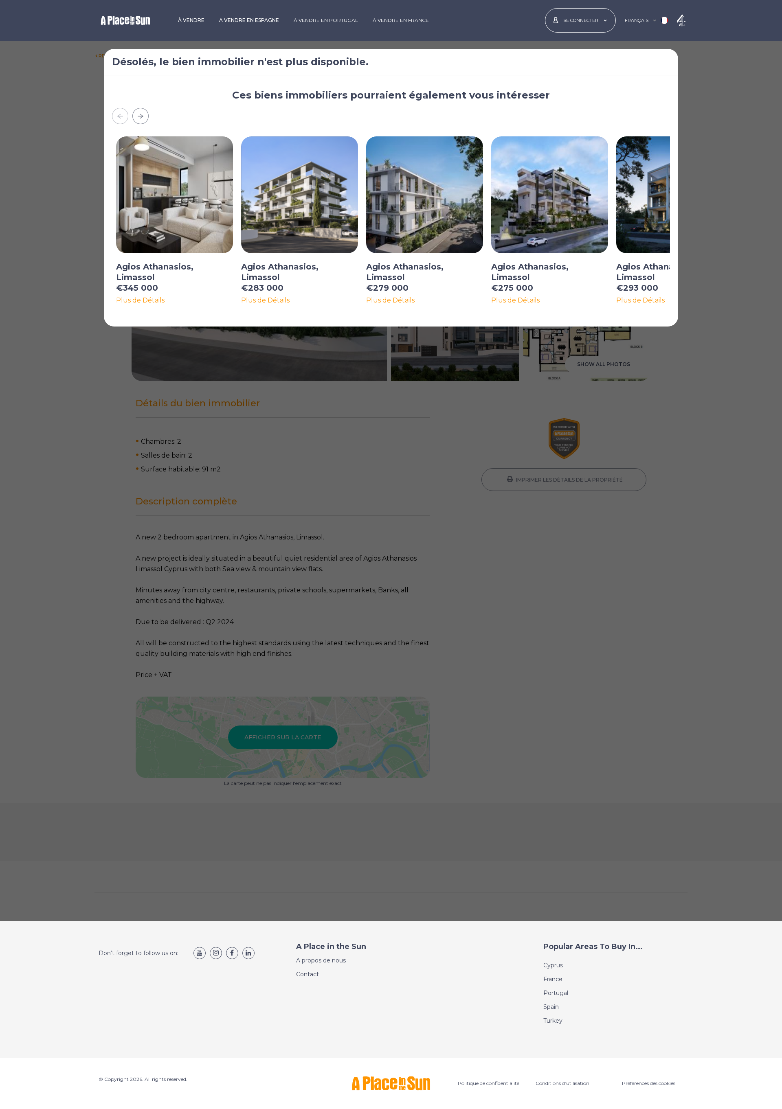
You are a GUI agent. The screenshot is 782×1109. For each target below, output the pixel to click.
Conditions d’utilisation (562, 1083)
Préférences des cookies (648, 1083)
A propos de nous (321, 960)
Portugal (555, 993)
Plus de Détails (140, 300)
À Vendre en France (401, 20)
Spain (551, 1006)
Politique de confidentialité (488, 1083)
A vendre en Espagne (249, 20)
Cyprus (553, 965)
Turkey (552, 1020)
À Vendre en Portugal (326, 20)
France (552, 979)
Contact (307, 974)
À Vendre (191, 20)
